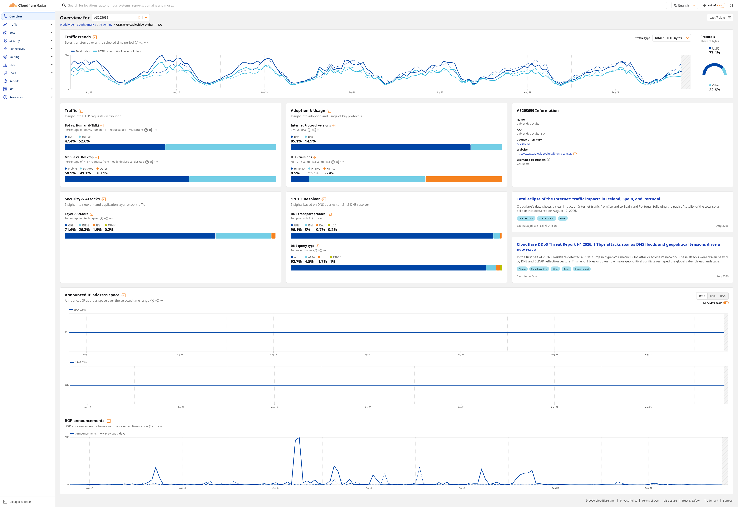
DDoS (85, 225)
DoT (310, 225)
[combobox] (366, 5)
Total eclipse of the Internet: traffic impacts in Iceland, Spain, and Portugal (588, 198)
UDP (296, 225)
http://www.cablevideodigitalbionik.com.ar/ (544, 153)
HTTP (715, 48)
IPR (98, 225)
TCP (333, 225)
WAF (70, 225)
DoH (322, 225)
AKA (519, 129)
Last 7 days (721, 18)
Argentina (523, 143)
